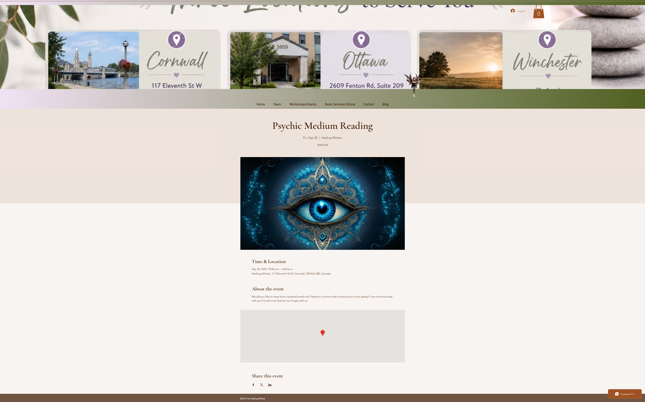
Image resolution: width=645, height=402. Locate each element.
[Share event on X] (261, 385)
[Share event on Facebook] (253, 385)
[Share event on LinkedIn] (269, 385)
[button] (539, 11)
